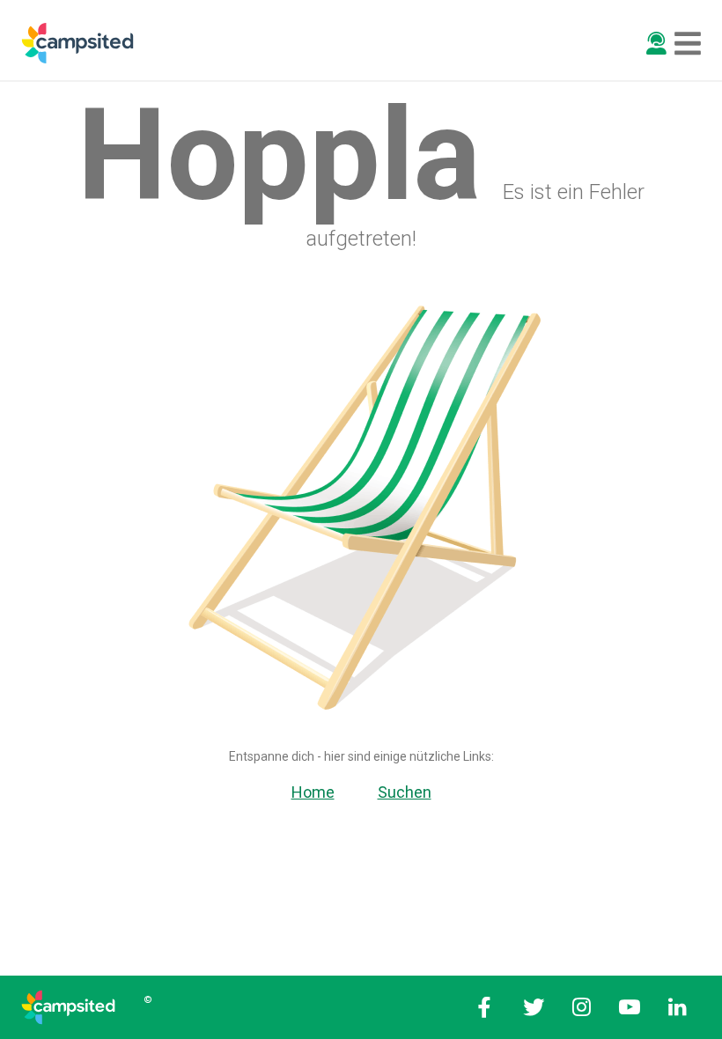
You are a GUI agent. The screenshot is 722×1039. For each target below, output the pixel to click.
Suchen (404, 792)
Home (313, 792)
